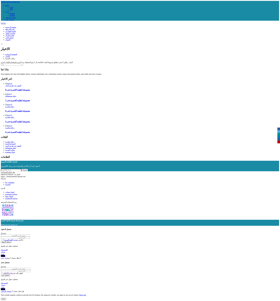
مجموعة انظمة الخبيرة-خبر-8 (17, 90)
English (12, 13)
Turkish (12, 15)
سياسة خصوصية (11, 194)
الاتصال (7, 40)
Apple (3, 256)
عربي (7, 11)
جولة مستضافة (10, 96)
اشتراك (24, 170)
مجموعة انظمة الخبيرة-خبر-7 (17, 100)
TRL (11, 9)
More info (82, 295)
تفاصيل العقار (10, 33)
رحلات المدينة (10, 150)
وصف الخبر (9, 38)
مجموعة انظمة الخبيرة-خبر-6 (17, 111)
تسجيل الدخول (10, 18)
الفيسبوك (4, 250)
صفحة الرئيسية (10, 27)
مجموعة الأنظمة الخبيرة (8, 220)
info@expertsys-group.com (10, 2)
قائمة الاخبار (9, 35)
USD (11, 7)
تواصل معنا (9, 196)
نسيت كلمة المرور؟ (11, 240)
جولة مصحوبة (10, 152)
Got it (3, 299)
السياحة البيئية (10, 144)
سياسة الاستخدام (11, 198)
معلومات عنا (9, 182)
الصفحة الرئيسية (11, 54)
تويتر (2, 254)
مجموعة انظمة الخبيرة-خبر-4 (17, 132)
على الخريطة (10, 29)
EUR (7, 5)
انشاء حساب (9, 192)
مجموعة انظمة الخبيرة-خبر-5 (17, 121)
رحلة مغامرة (9, 107)
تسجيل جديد (9, 20)
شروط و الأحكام (9, 273)
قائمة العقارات (10, 31)
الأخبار (7, 56)
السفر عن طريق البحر (13, 86)
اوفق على (13, 273)
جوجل (3, 252)
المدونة (7, 184)
